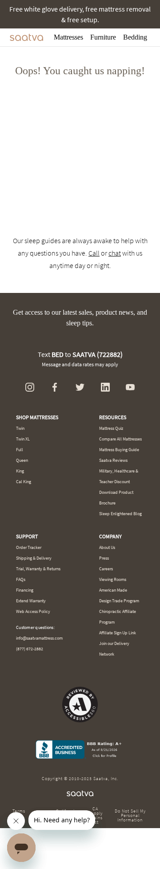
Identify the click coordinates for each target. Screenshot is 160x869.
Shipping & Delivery (34, 558)
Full (19, 450)
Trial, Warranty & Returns (38, 569)
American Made (113, 590)
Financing (24, 590)
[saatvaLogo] (80, 794)
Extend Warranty (31, 601)
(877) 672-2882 (29, 649)
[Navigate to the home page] (26, 37)
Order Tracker (28, 547)
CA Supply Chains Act (95, 816)
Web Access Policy (33, 611)
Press (104, 558)
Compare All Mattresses (120, 439)
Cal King (23, 482)
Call (94, 252)
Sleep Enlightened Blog (120, 514)
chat (114, 252)
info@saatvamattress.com (39, 638)
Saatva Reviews (113, 460)
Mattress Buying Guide (119, 450)
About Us (107, 547)
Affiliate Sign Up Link (117, 633)
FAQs (20, 579)
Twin (20, 428)
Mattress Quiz (111, 428)
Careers (106, 569)
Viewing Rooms (112, 579)
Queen (22, 460)
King (20, 471)
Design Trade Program (119, 601)
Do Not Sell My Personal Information (130, 815)
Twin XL (23, 439)
